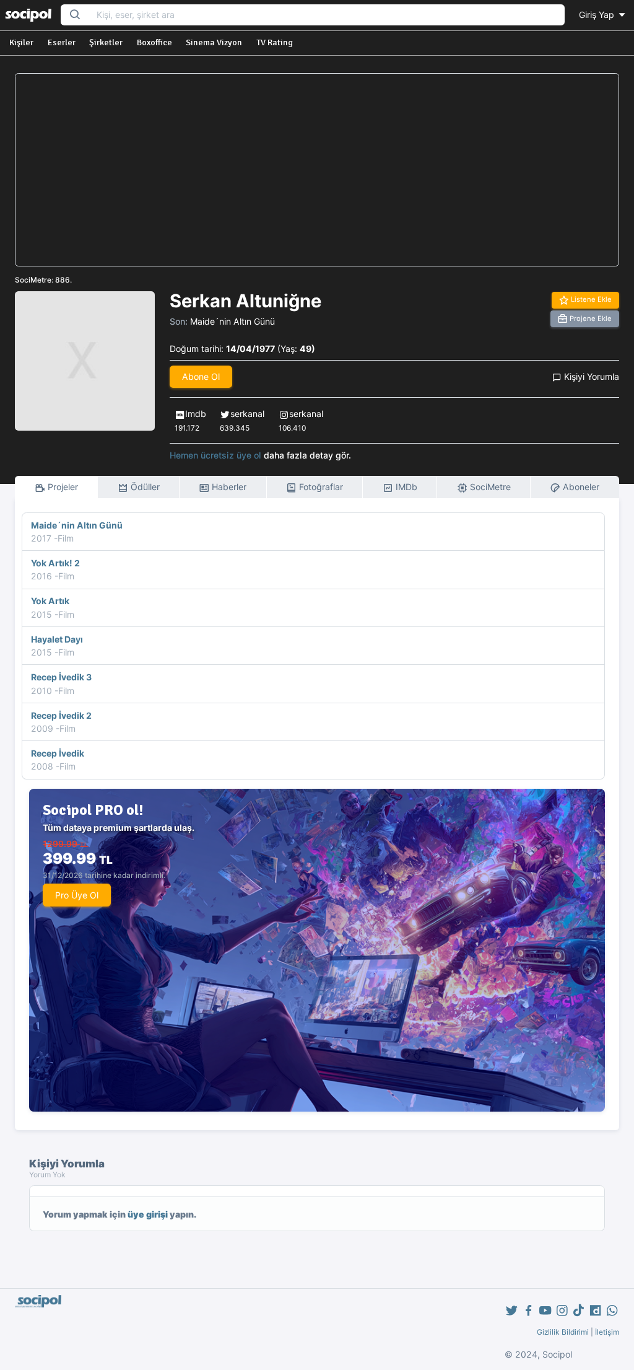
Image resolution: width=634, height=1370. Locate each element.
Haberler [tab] (227, 486)
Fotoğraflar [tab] (320, 486)
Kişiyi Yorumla (590, 376)
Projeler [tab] (61, 486)
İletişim (607, 1332)
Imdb (195, 413)
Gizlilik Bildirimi (563, 1332)
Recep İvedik (57, 753)
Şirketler (106, 42)
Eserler (62, 42)
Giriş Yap (598, 14)
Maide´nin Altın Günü (232, 321)
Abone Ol (201, 376)
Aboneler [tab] (579, 486)
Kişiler (21, 42)
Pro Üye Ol (76, 895)
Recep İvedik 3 (61, 677)
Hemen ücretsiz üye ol (215, 455)
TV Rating (274, 42)
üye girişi (148, 1214)
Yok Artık (50, 600)
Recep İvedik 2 (61, 715)
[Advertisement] (317, 170)
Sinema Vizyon (214, 42)
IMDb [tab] (405, 486)
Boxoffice (154, 42)
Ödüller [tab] (144, 486)
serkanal (247, 413)
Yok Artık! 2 (55, 563)
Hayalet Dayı (57, 639)
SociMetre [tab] (489, 486)
